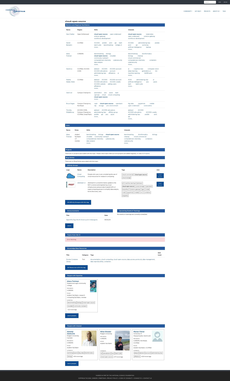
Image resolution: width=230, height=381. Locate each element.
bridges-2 (119, 45)
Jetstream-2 (81, 183)
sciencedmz (148, 106)
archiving (145, 45)
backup (148, 47)
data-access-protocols (134, 259)
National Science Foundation (123, 375)
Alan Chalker (70, 34)
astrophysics (106, 353)
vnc (142, 192)
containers (152, 60)
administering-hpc (144, 43)
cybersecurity (117, 60)
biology (108, 54)
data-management (149, 259)
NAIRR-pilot (148, 73)
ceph (95, 103)
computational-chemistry (102, 60)
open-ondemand (115, 34)
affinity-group (113, 112)
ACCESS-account (115, 69)
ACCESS (97, 43)
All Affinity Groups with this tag (78, 202)
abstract (96, 69)
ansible (104, 43)
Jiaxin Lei (69, 93)
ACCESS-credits (115, 82)
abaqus (136, 353)
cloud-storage (126, 178)
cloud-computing (114, 95)
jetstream (139, 183)
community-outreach (101, 58)
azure (155, 82)
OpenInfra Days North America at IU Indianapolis (81, 220)
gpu (143, 189)
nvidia (147, 189)
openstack (119, 103)
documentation (95, 259)
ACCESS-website (99, 84)
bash (120, 43)
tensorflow (125, 189)
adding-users (112, 84)
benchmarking (108, 45)
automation (98, 93)
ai (118, 73)
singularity (125, 195)
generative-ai (146, 71)
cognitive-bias (138, 69)
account (112, 71)
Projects (207, 11)
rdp (95, 106)
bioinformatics (147, 54)
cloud (104, 95)
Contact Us (147, 378)
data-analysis (98, 62)
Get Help (198, 11)
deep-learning (132, 71)
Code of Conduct (125, 378)
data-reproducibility (96, 261)
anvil (110, 43)
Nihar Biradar (105, 332)
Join (219, 2)
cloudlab (113, 56)
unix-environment (112, 106)
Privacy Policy (112, 378)
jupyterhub (141, 103)
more (69, 226)
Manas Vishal (139, 332)
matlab (152, 103)
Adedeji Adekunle (71, 333)
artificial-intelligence (135, 47)
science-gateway (99, 36)
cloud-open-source (100, 34)
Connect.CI (138, 378)
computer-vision (153, 69)
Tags (224, 11)
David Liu (69, 69)
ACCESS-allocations (100, 71)
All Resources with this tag (76, 267)
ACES (130, 80)
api (116, 43)
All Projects (146, 153)
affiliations (112, 73)
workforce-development (102, 38)
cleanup (140, 56)
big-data (131, 103)
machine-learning (134, 73)
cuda (123, 192)
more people (71, 315)
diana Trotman (73, 281)
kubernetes (149, 34)
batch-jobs (97, 45)
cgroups (96, 95)
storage (101, 106)
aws (147, 82)
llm (156, 71)
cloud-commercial (134, 58)
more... (96, 47)
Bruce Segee (70, 103)
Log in (225, 2)
